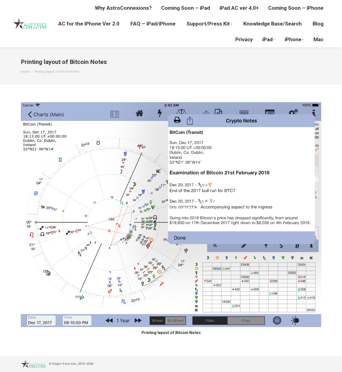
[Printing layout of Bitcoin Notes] (171, 214)
